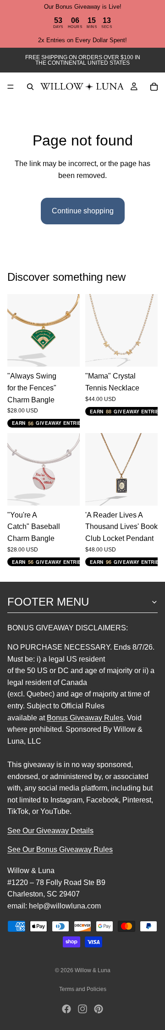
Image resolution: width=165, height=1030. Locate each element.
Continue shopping (83, 211)
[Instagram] (82, 1008)
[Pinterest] (98, 1008)
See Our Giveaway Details (50, 831)
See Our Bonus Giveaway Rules (60, 849)
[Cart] (154, 87)
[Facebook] (66, 1008)
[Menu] (10, 86)
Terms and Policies (82, 989)
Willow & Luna (92, 970)
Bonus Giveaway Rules (85, 717)
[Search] (30, 87)
